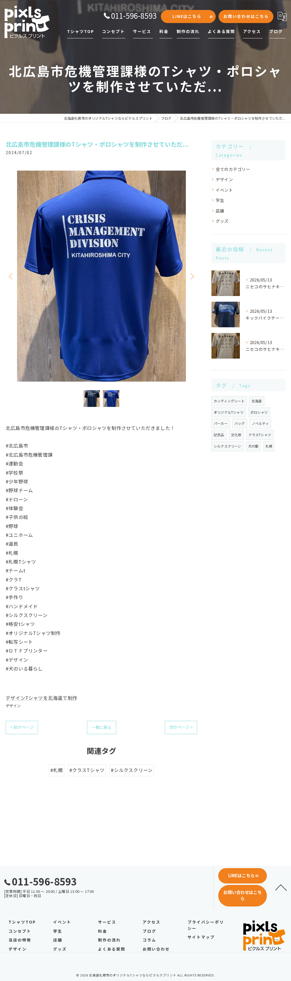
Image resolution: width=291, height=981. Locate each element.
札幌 (268, 446)
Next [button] (191, 276)
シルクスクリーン (227, 446)
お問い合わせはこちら (246, 16)
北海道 (256, 400)
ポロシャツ (259, 412)
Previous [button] (11, 276)
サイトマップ (201, 937)
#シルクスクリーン (132, 770)
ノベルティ (260, 423)
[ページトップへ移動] (281, 887)
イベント (224, 190)
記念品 (219, 434)
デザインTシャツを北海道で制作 (41, 697)
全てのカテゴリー (233, 169)
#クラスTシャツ (87, 770)
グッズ (222, 221)
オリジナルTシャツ (229, 412)
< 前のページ (22, 727)
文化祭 (236, 434)
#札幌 (56, 770)
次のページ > (181, 727)
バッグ (239, 423)
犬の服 (253, 446)
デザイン (13, 705)
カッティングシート (229, 400)
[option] (101, 276)
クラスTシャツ (259, 434)
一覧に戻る (102, 727)
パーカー (221, 423)
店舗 (220, 211)
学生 (220, 200)
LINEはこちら (186, 16)
